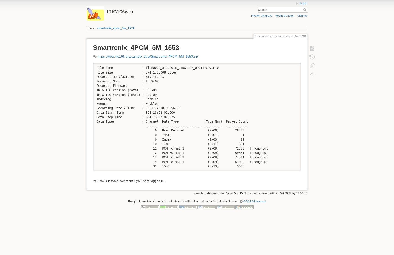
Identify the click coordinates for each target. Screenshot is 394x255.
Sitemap (302, 15)
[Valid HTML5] (206, 207)
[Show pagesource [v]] (312, 48)
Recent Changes (261, 15)
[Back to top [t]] (312, 74)
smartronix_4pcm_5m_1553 (115, 28)
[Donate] (169, 207)
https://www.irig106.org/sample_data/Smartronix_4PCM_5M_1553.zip (148, 56)
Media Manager (285, 15)
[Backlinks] (312, 65)
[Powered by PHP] (188, 207)
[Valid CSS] (225, 207)
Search (305, 9)
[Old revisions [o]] (312, 57)
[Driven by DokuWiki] (244, 207)
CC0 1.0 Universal (254, 201)
